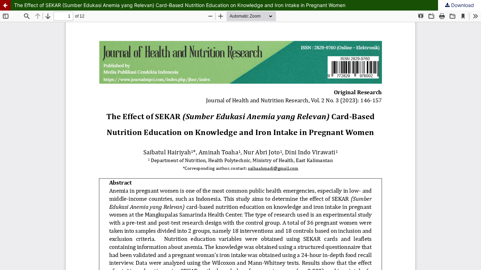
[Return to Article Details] (5, 5)
